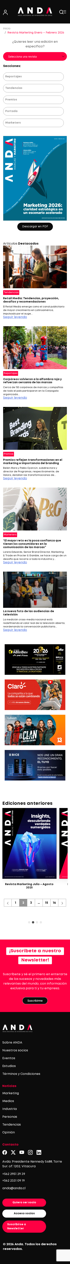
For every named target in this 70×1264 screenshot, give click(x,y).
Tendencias (13, 88)
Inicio (6, 28)
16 (54, 902)
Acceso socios (24, 1213)
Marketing (10, 1093)
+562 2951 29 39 (13, 1174)
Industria (9, 1109)
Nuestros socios (15, 1050)
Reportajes (13, 76)
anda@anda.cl (13, 1188)
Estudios (9, 1066)
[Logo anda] (35, 11)
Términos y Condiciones (21, 1073)
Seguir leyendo (15, 317)
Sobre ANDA (12, 1042)
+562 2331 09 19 (13, 1180)
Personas (9, 1116)
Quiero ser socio (24, 1202)
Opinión (8, 1132)
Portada (11, 111)
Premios (11, 99)
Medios (8, 1101)
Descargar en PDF (35, 226)
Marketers (13, 123)
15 (46, 902)
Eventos (8, 1058)
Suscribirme (35, 1000)
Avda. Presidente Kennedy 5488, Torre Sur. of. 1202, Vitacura (32, 1164)
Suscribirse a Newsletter (16, 1226)
